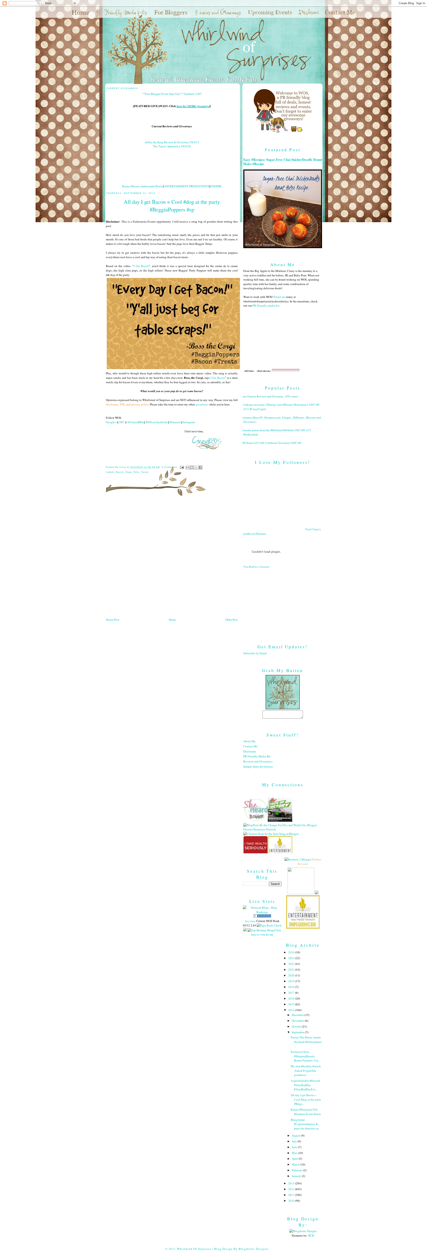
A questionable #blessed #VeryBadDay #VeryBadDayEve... (305, 1085)
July (295, 1141)
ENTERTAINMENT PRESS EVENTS (187, 186)
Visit (256, 566)
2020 (291, 975)
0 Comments (169, 467)
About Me (249, 741)
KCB (311, 1235)
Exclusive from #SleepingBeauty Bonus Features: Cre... (305, 1056)
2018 (291, 987)
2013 (291, 1183)
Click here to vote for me (266, 932)
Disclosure (249, 751)
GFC (122, 422)
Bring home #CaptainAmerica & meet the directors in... (305, 1124)
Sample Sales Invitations (258, 766)
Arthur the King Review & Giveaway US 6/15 (172, 142)
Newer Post (112, 620)
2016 (291, 998)
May (295, 1153)
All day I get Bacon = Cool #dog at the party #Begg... (306, 1099)
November (298, 1021)
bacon (120, 472)
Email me (279, 297)
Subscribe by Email (255, 653)
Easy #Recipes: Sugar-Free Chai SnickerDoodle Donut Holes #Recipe (282, 161)
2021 (291, 970)
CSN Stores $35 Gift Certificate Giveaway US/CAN (270, 443)
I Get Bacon (141, 266)
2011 (291, 1195)
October (297, 1026)
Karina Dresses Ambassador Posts (142, 186)
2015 (291, 1004)
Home (172, 620)
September (298, 1032)
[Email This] (187, 467)
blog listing (250, 921)
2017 (291, 993)
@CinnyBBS (135, 422)
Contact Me (250, 746)
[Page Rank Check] (269, 925)
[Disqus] (172, 558)
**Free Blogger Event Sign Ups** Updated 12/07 (172, 94)
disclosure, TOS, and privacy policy (127, 404)
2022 (291, 964)
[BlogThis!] (192, 467)
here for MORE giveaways (193, 106)
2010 (291, 1201)
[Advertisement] (282, 602)
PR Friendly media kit (266, 305)
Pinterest (175, 422)
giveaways (202, 404)
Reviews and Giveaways (257, 761)
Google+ (111, 422)
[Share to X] (196, 467)
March (296, 1164)
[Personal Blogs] (262, 916)
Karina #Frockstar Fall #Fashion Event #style (306, 1111)
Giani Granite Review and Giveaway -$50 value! (269, 396)
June (295, 1147)
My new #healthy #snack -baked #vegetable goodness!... (306, 1070)
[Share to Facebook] (200, 467)
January (297, 1176)
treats (145, 472)
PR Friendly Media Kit (257, 756)
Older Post (231, 620)
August (296, 1135)
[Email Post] (182, 467)
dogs (128, 472)
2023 (291, 958)
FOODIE (216, 186)
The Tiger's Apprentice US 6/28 (172, 146)
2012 (291, 1189)
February (297, 1170)
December (298, 1015)
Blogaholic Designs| (254, 1249)
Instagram (189, 422)
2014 (291, 1010)
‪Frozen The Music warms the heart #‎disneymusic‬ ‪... (306, 1041)
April (295, 1159)
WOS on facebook (156, 422)
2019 (291, 981)
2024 (291, 952)
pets (136, 472)
